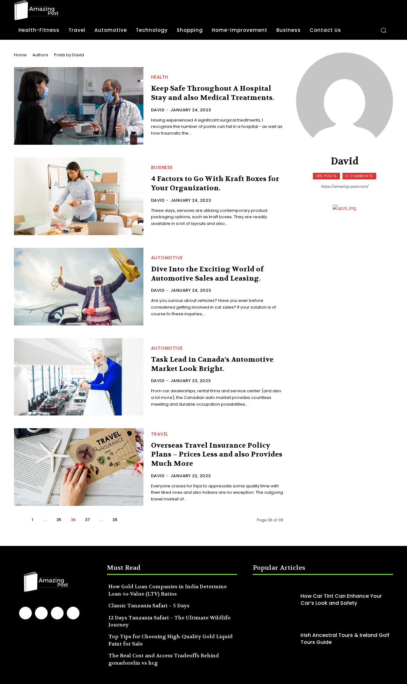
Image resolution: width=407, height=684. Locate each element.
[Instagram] (41, 613)
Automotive (167, 257)
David (158, 110)
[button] (383, 30)
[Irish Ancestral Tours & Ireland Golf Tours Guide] (274, 639)
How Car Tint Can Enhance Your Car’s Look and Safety (341, 599)
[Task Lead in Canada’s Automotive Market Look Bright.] (78, 377)
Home (20, 55)
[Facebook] (25, 613)
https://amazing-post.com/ (344, 186)
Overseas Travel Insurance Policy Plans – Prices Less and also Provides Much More (216, 454)
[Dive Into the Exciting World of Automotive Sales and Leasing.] (78, 286)
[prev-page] (19, 520)
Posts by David (69, 55)
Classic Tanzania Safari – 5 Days (149, 605)
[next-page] (128, 520)
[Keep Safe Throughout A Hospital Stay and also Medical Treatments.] (78, 106)
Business (162, 167)
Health (160, 77)
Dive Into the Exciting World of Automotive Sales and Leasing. (207, 274)
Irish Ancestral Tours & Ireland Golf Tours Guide (345, 639)
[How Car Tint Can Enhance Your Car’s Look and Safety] (274, 599)
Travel (159, 434)
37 (87, 519)
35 (59, 519)
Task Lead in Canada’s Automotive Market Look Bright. (212, 364)
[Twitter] (73, 613)
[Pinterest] (57, 613)
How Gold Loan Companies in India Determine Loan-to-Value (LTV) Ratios (167, 590)
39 (115, 519)
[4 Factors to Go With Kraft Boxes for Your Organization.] (78, 196)
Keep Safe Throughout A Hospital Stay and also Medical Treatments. (212, 93)
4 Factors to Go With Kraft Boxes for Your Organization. (215, 183)
